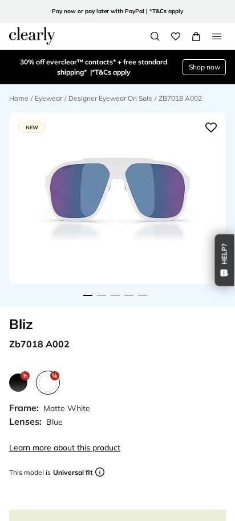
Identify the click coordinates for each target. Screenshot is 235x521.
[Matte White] (48, 383)
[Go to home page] (32, 35)
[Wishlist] (176, 36)
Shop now (204, 67)
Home (19, 98)
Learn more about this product (64, 447)
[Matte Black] (18, 383)
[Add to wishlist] (211, 127)
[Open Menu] (217, 36)
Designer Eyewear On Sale (110, 98)
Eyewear (48, 98)
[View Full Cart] (196, 36)
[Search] (155, 36)
